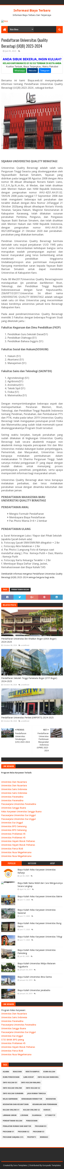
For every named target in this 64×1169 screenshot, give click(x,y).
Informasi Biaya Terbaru (32, 10)
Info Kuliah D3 (10, 1083)
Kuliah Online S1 (11, 1110)
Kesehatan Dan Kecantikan (16, 1104)
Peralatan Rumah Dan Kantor (17, 1126)
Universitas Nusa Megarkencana (16, 852)
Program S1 (8, 1132)
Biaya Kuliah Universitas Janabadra (34, 990)
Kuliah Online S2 (31, 1110)
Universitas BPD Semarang (14, 826)
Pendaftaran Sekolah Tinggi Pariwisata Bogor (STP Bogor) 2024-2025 (29, 680)
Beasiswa (17, 1072)
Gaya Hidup (28, 1077)
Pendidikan (31, 1121)
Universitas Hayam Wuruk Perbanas (18, 841)
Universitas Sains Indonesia (14, 789)
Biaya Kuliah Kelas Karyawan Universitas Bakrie (40, 896)
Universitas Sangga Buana (13, 808)
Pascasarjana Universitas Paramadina (18, 804)
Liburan (24, 1115)
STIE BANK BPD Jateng (12, 1039)
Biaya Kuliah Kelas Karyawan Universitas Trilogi (40, 936)
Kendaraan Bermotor (31, 1099)
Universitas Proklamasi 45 (13, 834)
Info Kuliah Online (12, 1088)
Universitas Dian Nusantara (14, 782)
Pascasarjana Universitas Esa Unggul (18, 815)
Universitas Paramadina (12, 796)
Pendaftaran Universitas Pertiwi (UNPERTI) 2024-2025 (27, 717)
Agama (6, 1072)
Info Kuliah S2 (33, 1088)
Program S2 (23, 1132)
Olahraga (36, 1115)
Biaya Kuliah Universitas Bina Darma (35, 977)
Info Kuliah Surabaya (13, 1093)
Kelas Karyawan (10, 1099)
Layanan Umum (9, 1115)
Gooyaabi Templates (51, 1165)
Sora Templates (20, 1165)
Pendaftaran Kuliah (20, 589)
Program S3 (38, 1132)
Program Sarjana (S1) (13, 1137)
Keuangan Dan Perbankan (44, 1104)
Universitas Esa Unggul (12, 822)
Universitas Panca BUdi (12, 848)
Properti (31, 1137)
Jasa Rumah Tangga (36, 1093)
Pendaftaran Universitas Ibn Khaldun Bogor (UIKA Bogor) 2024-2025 (28, 640)
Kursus (46, 1110)
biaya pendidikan (11, 1077)
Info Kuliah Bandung (48, 1077)
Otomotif (50, 1115)
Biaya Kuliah (49, 1072)
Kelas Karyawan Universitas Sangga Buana (21, 811)
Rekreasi (44, 1137)
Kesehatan (51, 1099)
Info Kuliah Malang (31, 1083)
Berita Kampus (32, 1072)
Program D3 (40, 1126)
